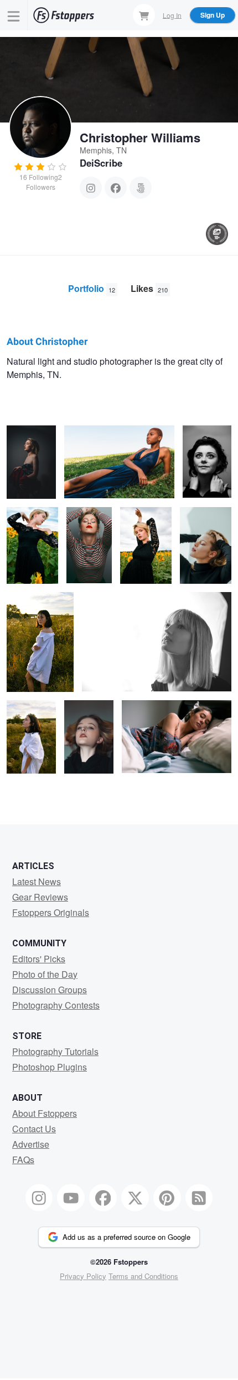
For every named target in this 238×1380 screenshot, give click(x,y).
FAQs (23, 1159)
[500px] (141, 188)
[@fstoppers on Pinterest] (167, 1198)
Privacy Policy (83, 1276)
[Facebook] (116, 188)
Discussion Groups (49, 989)
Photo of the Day (44, 974)
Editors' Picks (38, 958)
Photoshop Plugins (49, 1067)
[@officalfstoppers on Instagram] (39, 1198)
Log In (172, 14)
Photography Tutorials (55, 1051)
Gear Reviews (40, 897)
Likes (149, 288)
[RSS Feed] (199, 1198)
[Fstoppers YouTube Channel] (71, 1198)
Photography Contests (56, 1005)
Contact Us (34, 1128)
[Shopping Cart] (144, 15)
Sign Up (212, 15)
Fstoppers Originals (50, 912)
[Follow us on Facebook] (103, 1198)
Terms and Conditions (143, 1276)
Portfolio (91, 288)
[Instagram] (91, 188)
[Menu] (14, 15)
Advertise (30, 1144)
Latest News (36, 881)
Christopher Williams (140, 137)
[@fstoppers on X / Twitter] (135, 1198)
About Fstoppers (44, 1113)
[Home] (63, 15)
